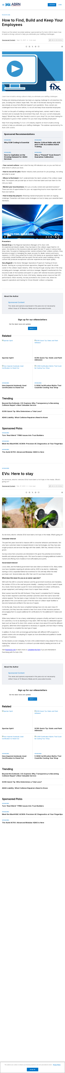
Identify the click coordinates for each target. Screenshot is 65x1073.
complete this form (34, 662)
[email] (38, 46)
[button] (3, 4)
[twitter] (32, 46)
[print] (62, 46)
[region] (32, 1067)
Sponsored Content (8, 40)
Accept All (32, 1069)
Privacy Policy (57, 1064)
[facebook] (26, 46)
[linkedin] (29, 46)
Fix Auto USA (6, 14)
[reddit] (35, 46)
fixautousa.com (10, 662)
